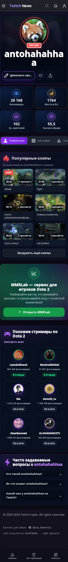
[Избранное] (55, 5)
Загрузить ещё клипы (34, 253)
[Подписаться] (40, 75)
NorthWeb (31, 533)
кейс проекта (51, 533)
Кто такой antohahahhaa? (24, 474)
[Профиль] (64, 5)
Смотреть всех (14, 342)
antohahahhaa (34, 58)
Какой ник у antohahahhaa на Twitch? (27, 495)
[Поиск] (47, 5)
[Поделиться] (50, 75)
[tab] (14, 140)
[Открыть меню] (3, 5)
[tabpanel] (34, 236)
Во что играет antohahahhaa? (27, 483)
